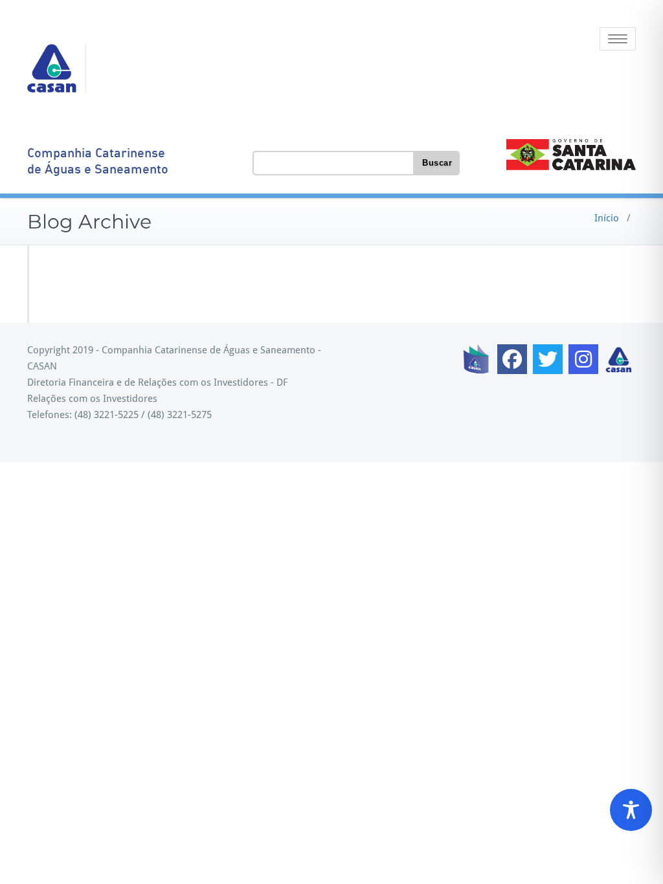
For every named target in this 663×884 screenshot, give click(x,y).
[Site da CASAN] (619, 359)
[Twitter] (548, 359)
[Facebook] (512, 359)
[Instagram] (583, 359)
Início (606, 218)
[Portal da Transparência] (476, 359)
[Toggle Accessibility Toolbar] (631, 810)
